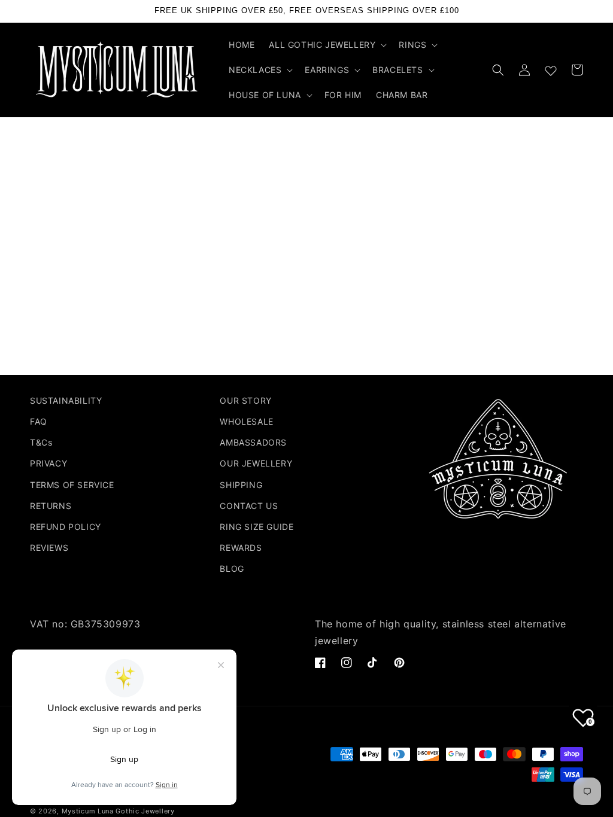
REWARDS (241, 547)
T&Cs (41, 442)
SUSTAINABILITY (66, 400)
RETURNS (50, 506)
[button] (327, 44)
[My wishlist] (551, 68)
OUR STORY (245, 400)
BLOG (232, 568)
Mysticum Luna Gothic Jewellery (118, 811)
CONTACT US (249, 506)
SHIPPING (241, 485)
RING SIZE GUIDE (256, 527)
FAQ (38, 421)
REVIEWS (49, 547)
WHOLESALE (246, 421)
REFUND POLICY (65, 527)
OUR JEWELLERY (256, 463)
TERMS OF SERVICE (72, 485)
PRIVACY (48, 463)
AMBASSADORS (253, 442)
